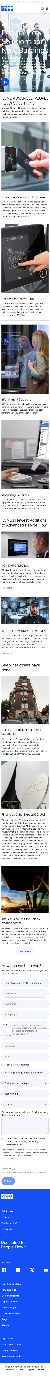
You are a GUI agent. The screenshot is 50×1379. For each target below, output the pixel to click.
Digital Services (9, 1301)
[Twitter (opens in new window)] (32, 1269)
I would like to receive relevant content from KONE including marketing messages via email (26, 1141)
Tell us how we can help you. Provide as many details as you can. (25, 1113)
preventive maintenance (12, 647)
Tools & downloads (11, 1313)
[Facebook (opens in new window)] (4, 1269)
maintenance (7, 644)
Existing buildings (10, 1295)
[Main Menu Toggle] (47, 8)
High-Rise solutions (11, 1284)
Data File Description (11, 1344)
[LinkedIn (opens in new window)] (18, 1269)
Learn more (6, 588)
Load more (25, 951)
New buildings (8, 1290)
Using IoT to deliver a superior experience (21, 731)
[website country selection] (42, 8)
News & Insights (9, 1307)
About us (6, 1325)
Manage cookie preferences (14, 1356)
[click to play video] (5, 82)
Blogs (4, 1319)
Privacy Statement (8, 1159)
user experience (35, 576)
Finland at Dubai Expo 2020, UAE (23, 814)
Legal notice (7, 1338)
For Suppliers (7, 1229)
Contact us (6, 1217)
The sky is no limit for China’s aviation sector (20, 921)
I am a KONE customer (17, 1064)
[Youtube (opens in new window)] (46, 1269)
